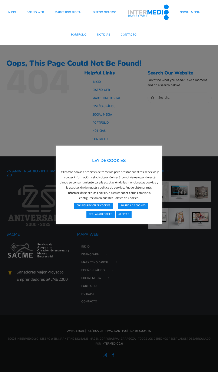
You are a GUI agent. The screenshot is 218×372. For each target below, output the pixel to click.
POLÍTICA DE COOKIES (133, 205)
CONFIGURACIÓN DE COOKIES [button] (93, 205)
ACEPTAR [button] (123, 214)
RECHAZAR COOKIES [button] (100, 214)
